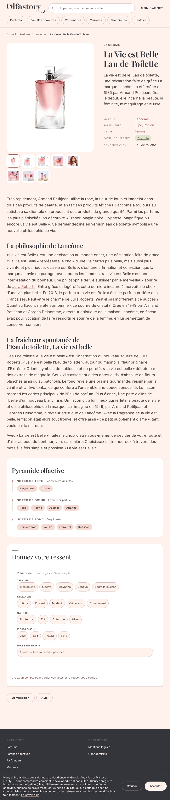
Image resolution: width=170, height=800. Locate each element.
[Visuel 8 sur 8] (43, 176)
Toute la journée (105, 586)
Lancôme (40, 34)
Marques (96, 20)
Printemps (27, 619)
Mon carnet (152, 8)
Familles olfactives (43, 20)
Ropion (149, 125)
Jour (23, 635)
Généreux (76, 603)
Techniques (119, 20)
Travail (49, 635)
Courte (46, 586)
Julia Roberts (23, 286)
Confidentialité (97, 753)
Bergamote (27, 488)
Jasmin (54, 507)
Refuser (132, 786)
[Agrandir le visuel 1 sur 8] (50, 97)
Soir (35, 635)
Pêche (38, 507)
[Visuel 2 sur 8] (28, 161)
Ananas (71, 507)
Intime (24, 603)
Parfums (16, 20)
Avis (44, 697)
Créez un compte (23, 677)
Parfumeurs (73, 20)
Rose (23, 507)
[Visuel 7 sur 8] (28, 176)
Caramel (65, 527)
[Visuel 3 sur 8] (43, 161)
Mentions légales (99, 747)
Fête (64, 635)
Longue (83, 586)
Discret (40, 603)
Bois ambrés (27, 527)
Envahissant (98, 603)
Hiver (75, 619)
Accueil (11, 34)
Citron (46, 488)
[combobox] (92, 8)
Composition (20, 697)
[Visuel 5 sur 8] (73, 161)
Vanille (48, 527)
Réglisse (84, 527)
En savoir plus (30, 794)
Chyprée (143, 138)
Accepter (156, 786)
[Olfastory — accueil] (26, 8)
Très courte (27, 586)
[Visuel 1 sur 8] (13, 161)
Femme (140, 131)
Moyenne (64, 586)
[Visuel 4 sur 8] (58, 161)
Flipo (138, 125)
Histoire (141, 20)
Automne (58, 619)
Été (43, 619)
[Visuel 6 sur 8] (13, 176)
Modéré (57, 603)
